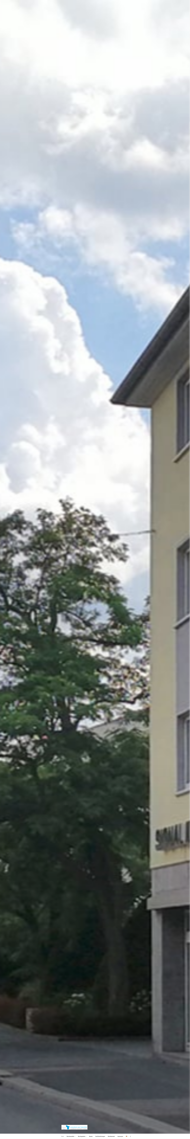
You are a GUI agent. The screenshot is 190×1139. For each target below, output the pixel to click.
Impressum (120, 1136)
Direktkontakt (111, 1136)
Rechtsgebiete (81, 1136)
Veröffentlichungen (100, 1136)
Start (62, 1136)
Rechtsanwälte (70, 1136)
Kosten (91, 1136)
